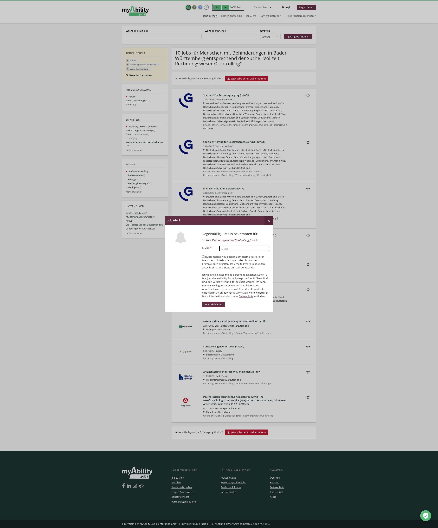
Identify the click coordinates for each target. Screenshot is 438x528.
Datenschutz (246, 296)
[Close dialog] (268, 220)
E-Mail (206, 247)
